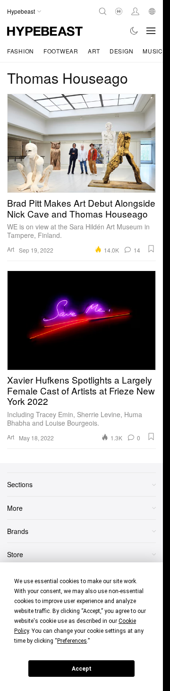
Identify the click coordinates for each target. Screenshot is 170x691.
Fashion (20, 51)
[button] (151, 249)
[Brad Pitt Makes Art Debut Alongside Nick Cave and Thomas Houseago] (81, 143)
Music (153, 51)
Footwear (60, 51)
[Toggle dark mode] (134, 30)
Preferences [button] (72, 641)
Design (121, 51)
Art (94, 51)
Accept (82, 668)
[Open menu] (151, 30)
